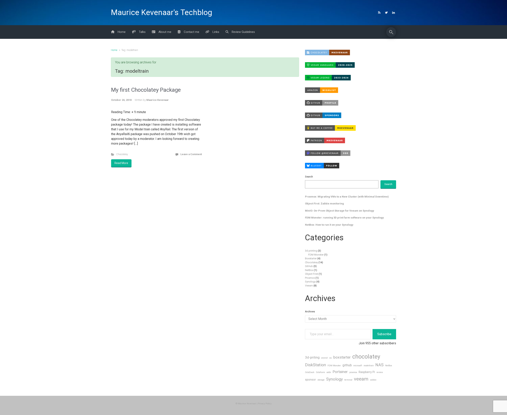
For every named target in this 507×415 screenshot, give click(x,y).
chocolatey (366, 356)
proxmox (353, 372)
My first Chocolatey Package (146, 90)
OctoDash (309, 372)
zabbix (373, 380)
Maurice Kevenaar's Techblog (161, 12)
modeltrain (369, 365)
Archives (310, 311)
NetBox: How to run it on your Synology (329, 224)
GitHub (309, 266)
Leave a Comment (191, 154)
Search (309, 176)
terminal (348, 380)
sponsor (310, 379)
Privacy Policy (265, 403)
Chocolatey (122, 154)
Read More (121, 163)
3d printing (311, 250)
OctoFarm (320, 372)
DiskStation (315, 365)
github (347, 365)
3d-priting (312, 357)
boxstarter (342, 357)
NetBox (309, 270)
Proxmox (310, 277)
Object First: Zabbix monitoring (324, 203)
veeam (361, 379)
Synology (310, 281)
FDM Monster (316, 254)
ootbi (329, 372)
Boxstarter (311, 258)
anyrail (324, 358)
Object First (311, 273)
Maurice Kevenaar (157, 99)
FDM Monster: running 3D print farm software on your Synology (344, 217)
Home (114, 50)
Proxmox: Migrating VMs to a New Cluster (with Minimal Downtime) (347, 196)
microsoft (357, 365)
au (330, 358)
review (379, 372)
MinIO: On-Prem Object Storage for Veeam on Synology (339, 210)
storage (321, 380)
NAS (379, 365)
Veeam (309, 285)
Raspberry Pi (367, 372)
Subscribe (384, 334)
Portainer (340, 371)
